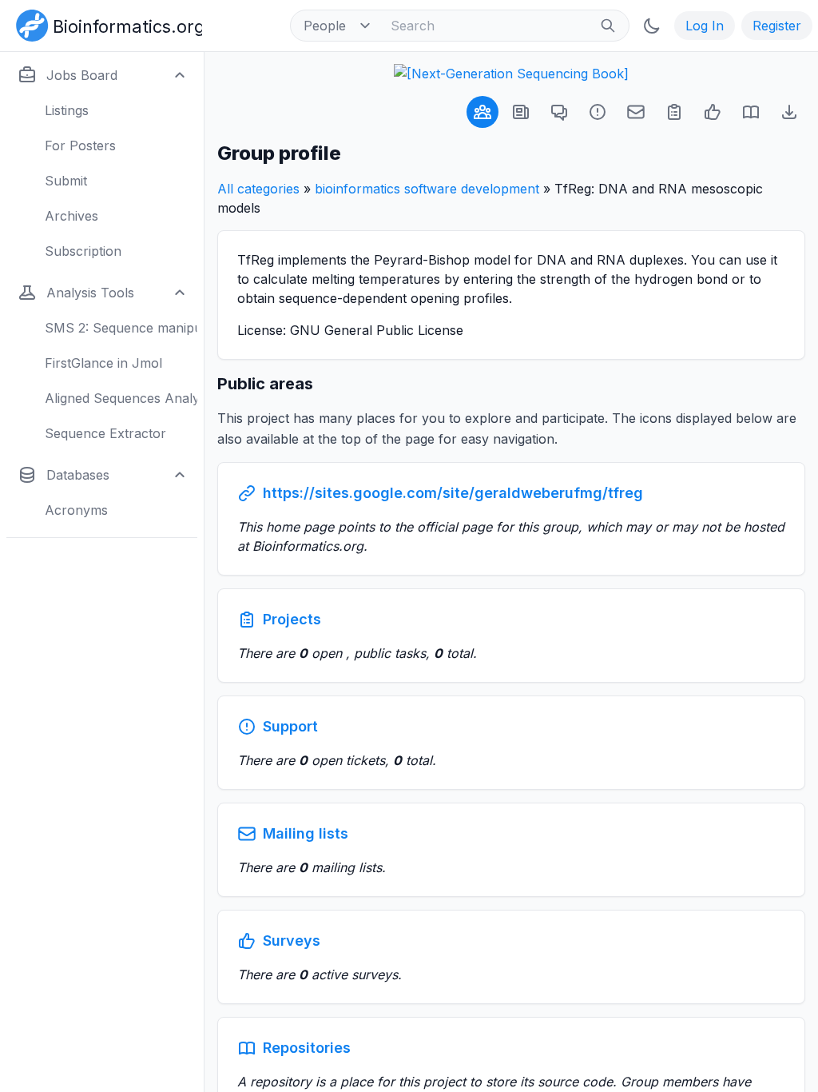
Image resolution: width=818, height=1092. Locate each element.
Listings (67, 110)
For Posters (80, 145)
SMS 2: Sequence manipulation (121, 328)
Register (776, 26)
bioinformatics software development (427, 189)
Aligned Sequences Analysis (121, 398)
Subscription (83, 251)
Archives (71, 216)
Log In (704, 26)
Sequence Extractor (105, 433)
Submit (66, 181)
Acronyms (76, 510)
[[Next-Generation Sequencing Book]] (511, 73)
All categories (258, 189)
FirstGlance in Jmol (103, 363)
